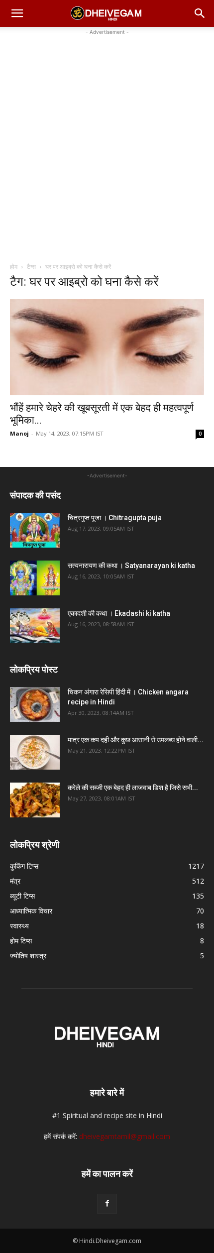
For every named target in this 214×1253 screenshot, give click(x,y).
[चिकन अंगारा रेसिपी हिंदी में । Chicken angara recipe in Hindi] (35, 704)
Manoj (19, 433)
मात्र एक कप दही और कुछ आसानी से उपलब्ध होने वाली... (136, 740)
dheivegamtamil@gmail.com (124, 1136)
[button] (17, 13)
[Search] (200, 13)
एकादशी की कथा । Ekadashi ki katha (119, 613)
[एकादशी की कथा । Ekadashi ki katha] (35, 625)
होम (13, 266)
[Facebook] (107, 1204)
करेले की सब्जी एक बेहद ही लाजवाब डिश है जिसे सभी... (133, 788)
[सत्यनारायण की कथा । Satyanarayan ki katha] (35, 578)
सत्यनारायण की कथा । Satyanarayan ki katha (131, 566)
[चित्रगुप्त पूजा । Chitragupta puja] (35, 530)
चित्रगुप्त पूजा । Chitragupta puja (115, 518)
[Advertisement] (107, 144)
